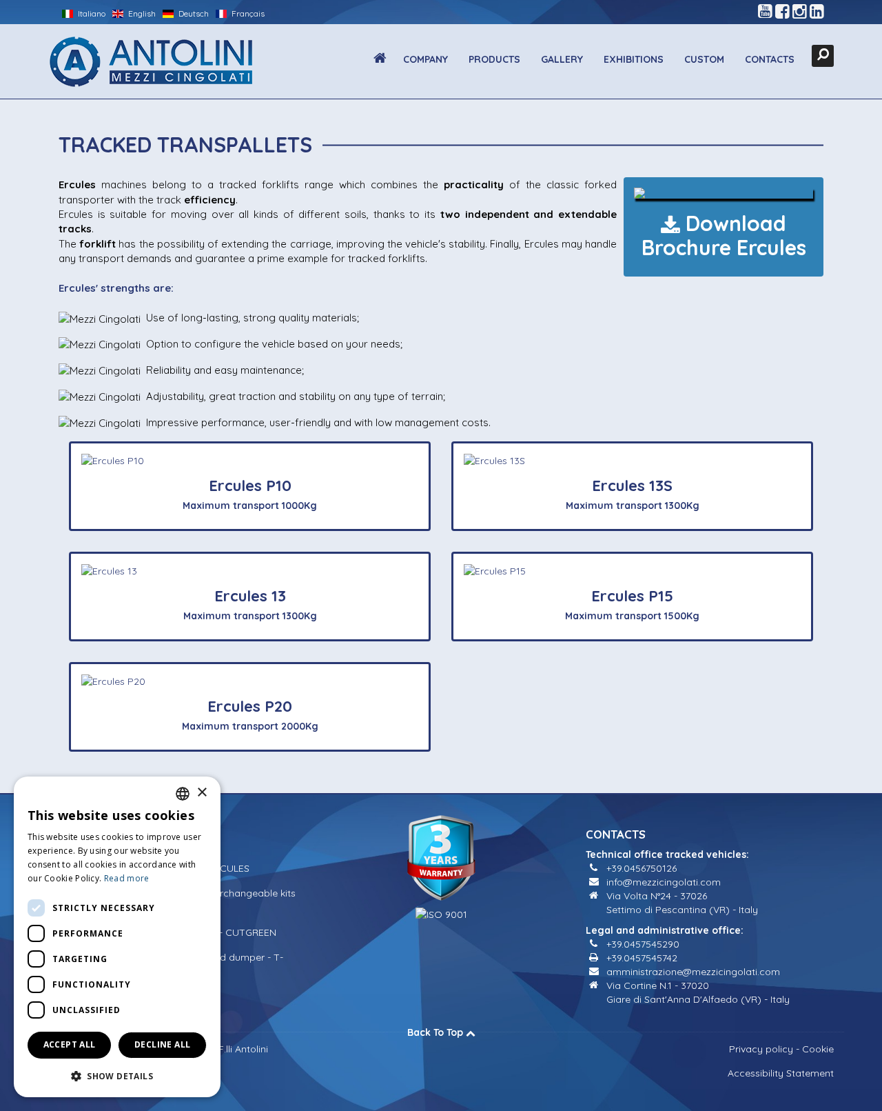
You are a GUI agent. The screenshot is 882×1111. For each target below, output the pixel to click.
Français (247, 13)
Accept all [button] (69, 1044)
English (141, 13)
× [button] (201, 793)
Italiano (90, 13)
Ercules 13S (632, 485)
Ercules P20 (249, 706)
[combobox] (182, 794)
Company (425, 59)
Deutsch (192, 13)
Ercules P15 (632, 595)
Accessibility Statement (781, 1073)
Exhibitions (634, 59)
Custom (704, 59)
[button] (117, 1075)
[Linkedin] (817, 11)
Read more (127, 878)
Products (494, 59)
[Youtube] (765, 11)
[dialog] (117, 937)
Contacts (769, 59)
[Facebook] (782, 11)
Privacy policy (761, 1049)
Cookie (818, 1049)
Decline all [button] (162, 1044)
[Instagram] (799, 11)
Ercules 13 (250, 595)
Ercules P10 (250, 485)
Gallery (562, 59)
